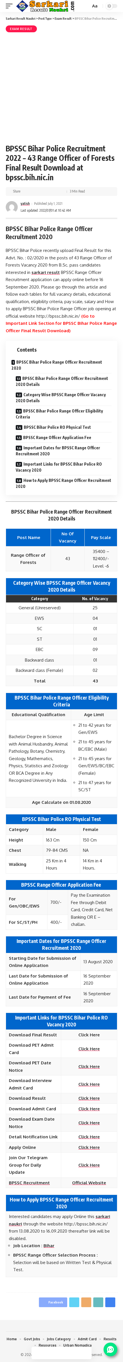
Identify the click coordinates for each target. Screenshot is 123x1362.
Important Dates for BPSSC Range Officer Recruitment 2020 (58, 450)
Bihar (48, 1245)
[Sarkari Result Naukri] (45, 6)
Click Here (89, 1098)
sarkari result (45, 272)
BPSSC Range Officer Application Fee (57, 437)
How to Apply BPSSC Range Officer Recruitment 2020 (63, 483)
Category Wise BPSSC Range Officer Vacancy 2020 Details (61, 397)
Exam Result (21, 29)
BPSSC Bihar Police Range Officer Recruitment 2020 (56, 365)
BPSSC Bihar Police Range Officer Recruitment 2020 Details (62, 381)
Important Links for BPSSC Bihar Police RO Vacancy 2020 (59, 467)
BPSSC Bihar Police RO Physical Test (57, 427)
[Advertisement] (61, 87)
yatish (25, 203)
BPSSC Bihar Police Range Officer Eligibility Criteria (59, 413)
